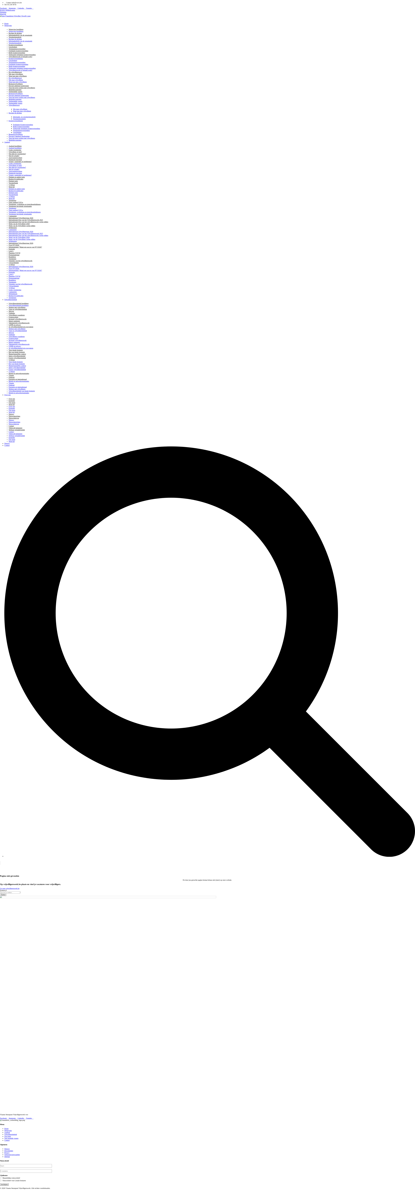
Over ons (12, 399)
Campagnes (13, 216)
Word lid (12, 187)
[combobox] (10, 892)
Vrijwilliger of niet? (15, 152)
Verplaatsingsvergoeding (17, 49)
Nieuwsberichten (14, 416)
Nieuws (11, 414)
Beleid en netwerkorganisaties (19, 373)
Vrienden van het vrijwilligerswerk (20, 261)
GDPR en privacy (15, 325)
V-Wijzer (12, 185)
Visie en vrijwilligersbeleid (18, 309)
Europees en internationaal (18, 379)
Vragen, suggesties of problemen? (20, 162)
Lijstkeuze (4, 1175)
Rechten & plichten (15, 33)
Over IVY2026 (14, 245)
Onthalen (12, 313)
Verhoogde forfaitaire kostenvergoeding (22, 55)
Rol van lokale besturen (17, 352)
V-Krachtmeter (14, 263)
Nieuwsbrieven (14, 418)
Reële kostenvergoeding (17, 53)
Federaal (11, 377)
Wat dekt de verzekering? (17, 154)
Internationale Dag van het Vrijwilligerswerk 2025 (26, 220)
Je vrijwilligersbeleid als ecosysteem (21, 327)
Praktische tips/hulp (15, 160)
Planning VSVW (14, 253)
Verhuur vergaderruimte (17, 430)
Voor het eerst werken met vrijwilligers (22, 88)
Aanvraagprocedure (15, 158)
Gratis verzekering (15, 150)
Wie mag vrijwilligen (16, 74)
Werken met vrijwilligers (17, 307)
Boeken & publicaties (16, 179)
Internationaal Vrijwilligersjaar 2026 (21, 218)
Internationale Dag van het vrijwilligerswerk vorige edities (28, 222)
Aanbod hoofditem (15, 146)
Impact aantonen (14, 321)
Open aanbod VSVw (16, 202)
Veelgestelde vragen (15, 92)
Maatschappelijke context (17, 354)
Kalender (12, 249)
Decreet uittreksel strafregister (19, 86)
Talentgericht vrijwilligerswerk (19, 323)
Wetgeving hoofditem (16, 29)
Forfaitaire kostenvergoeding (18, 51)
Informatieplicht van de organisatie (20, 35)
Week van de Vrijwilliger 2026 (19, 224)
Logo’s (11, 251)
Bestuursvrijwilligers (16, 84)
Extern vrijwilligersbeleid (17, 358)
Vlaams (11, 375)
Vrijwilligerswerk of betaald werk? (20, 57)
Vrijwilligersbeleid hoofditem (19, 303)
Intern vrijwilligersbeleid (17, 356)
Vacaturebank (13, 183)
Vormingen (12, 200)
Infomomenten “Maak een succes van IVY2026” (25, 247)
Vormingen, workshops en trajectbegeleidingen (25, 204)
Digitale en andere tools (17, 177)
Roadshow (12, 257)
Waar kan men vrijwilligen (18, 76)
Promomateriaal (14, 255)
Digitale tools (13, 181)
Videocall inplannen (15, 428)
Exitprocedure (13, 317)
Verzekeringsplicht (15, 37)
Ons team (12, 403)
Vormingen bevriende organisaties (20, 206)
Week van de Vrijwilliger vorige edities (22, 226)
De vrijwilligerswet (15, 72)
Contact (11, 426)
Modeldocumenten (15, 90)
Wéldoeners (13, 228)
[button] (207, 19)
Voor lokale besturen (16, 350)
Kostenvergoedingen (16, 45)
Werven (11, 311)
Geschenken (13, 47)
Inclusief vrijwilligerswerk (17, 319)
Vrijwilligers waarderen (17, 315)
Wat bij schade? (14, 156)
